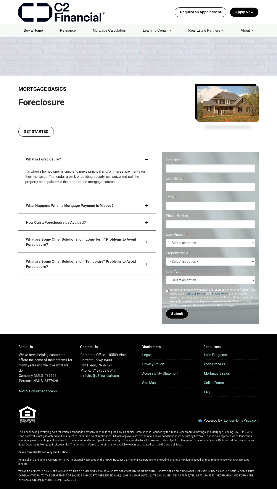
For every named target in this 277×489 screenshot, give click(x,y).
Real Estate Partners (204, 30)
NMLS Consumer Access (38, 391)
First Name (175, 160)
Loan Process (214, 364)
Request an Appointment (200, 12)
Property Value (178, 253)
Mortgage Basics (217, 373)
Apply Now (244, 12)
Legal (146, 355)
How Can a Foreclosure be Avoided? (56, 222)
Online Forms (214, 383)
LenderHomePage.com (241, 420)
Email (171, 197)
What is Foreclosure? (43, 159)
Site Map (149, 383)
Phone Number (178, 216)
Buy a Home (33, 30)
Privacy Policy (219, 293)
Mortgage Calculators (109, 30)
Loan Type (175, 272)
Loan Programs (215, 355)
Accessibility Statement (160, 373)
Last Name (175, 178)
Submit (177, 314)
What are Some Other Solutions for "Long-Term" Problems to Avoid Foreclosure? (81, 242)
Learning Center (156, 30)
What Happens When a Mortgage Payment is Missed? (70, 205)
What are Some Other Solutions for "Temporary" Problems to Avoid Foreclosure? (81, 264)
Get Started (36, 131)
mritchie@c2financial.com (100, 376)
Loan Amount (177, 234)
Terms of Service (195, 293)
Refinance (68, 30)
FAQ (207, 392)
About (246, 30)
